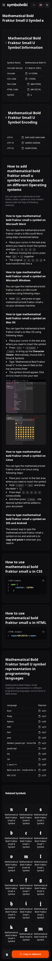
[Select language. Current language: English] (40, 5)
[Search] (34, 5)
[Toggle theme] (47, 5)
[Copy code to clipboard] (43, 581)
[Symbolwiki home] (17, 5)
